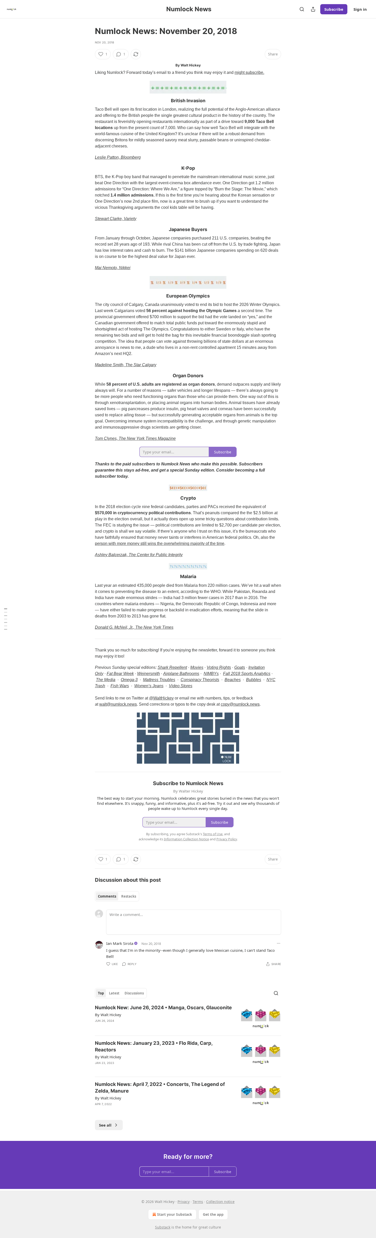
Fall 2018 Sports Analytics (246, 673)
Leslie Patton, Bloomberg (118, 157)
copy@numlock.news (240, 704)
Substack (162, 1227)
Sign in (360, 9)
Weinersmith (148, 673)
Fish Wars (119, 686)
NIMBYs (211, 673)
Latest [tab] (114, 993)
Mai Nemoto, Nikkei (112, 268)
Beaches (233, 680)
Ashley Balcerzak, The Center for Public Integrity (139, 555)
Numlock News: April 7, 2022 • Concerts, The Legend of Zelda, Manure (160, 1087)
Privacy (184, 1201)
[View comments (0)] (145, 1111)
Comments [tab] (107, 896)
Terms (198, 1201)
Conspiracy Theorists (200, 680)
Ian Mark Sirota (119, 943)
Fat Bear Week (120, 673)
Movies (196, 667)
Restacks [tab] (128, 896)
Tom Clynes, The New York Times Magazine (135, 438)
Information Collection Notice (186, 839)
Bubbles (253, 680)
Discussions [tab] (134, 993)
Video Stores (180, 686)
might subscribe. (249, 72)
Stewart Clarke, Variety (115, 218)
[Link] (88, 101)
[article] (188, 1018)
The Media (105, 680)
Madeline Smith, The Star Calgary (125, 365)
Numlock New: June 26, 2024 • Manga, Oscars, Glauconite (163, 1008)
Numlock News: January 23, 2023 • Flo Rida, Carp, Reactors (154, 1046)
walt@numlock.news (118, 704)
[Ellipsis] (278, 943)
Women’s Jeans (148, 686)
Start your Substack (174, 1214)
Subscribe (333, 9)
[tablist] (117, 896)
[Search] (302, 9)
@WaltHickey (161, 698)
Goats (239, 667)
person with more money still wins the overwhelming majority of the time (159, 543)
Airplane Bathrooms (181, 673)
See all (105, 1125)
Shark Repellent (172, 667)
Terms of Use (213, 834)
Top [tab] (101, 993)
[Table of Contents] (5, 618)
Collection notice (220, 1201)
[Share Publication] (313, 9)
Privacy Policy (226, 839)
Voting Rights (219, 667)
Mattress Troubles (159, 680)
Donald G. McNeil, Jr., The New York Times (134, 627)
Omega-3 (129, 680)
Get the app (213, 1214)
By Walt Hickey (108, 1014)
